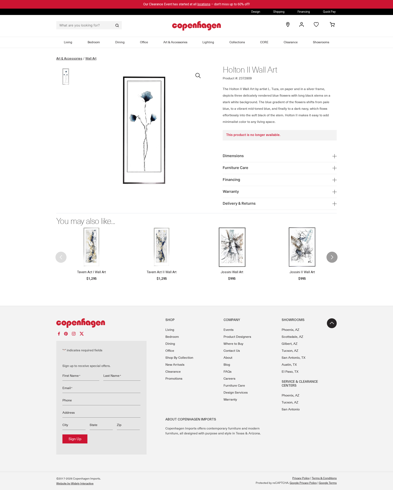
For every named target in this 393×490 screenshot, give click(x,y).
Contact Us (232, 351)
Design (255, 11)
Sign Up (75, 439)
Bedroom (94, 42)
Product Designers (237, 337)
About (228, 358)
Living (68, 42)
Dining (120, 42)
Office (144, 42)
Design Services (236, 392)
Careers (229, 378)
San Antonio (291, 409)
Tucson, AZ (290, 351)
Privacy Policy (301, 478)
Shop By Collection (179, 358)
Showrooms (321, 42)
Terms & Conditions (324, 478)
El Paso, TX (290, 371)
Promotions (173, 378)
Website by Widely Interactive (75, 483)
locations (203, 4)
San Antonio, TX (293, 358)
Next (332, 254)
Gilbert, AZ (289, 344)
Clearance (291, 42)
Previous (61, 254)
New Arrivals (174, 365)
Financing (304, 11)
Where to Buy (233, 344)
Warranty (230, 399)
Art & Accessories (175, 42)
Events (229, 330)
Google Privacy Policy (303, 482)
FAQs (228, 371)
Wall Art (90, 59)
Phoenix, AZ (290, 330)
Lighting (208, 42)
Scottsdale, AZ (292, 337)
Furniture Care (234, 385)
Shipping (279, 11)
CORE (264, 42)
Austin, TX (289, 365)
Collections (237, 42)
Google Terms (328, 482)
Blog (227, 365)
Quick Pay (329, 11)
